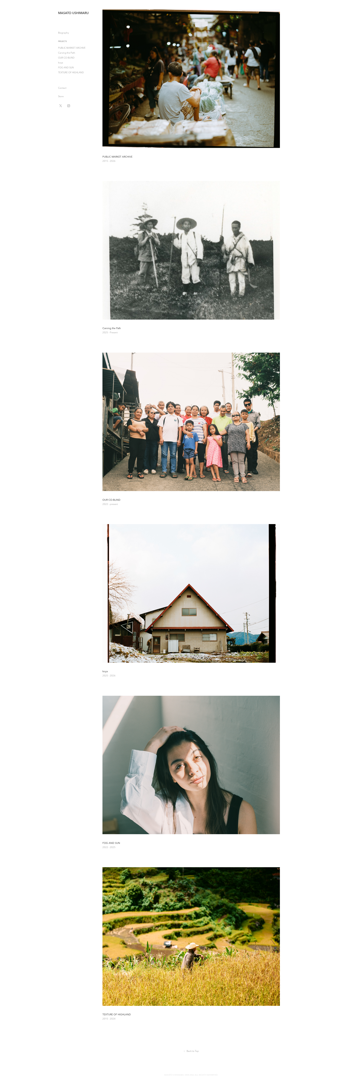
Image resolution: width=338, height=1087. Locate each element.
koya (60, 62)
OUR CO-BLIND (66, 57)
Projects (62, 41)
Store (61, 96)
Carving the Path (66, 52)
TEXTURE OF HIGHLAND (71, 72)
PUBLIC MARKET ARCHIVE (72, 47)
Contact (62, 87)
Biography (63, 32)
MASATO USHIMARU (73, 13)
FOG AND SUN (66, 67)
